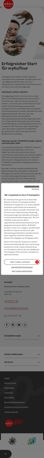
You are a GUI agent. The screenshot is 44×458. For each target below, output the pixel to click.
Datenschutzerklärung (31, 187)
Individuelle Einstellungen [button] (22, 267)
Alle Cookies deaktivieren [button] (22, 271)
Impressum (35, 189)
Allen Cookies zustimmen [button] (20, 262)
